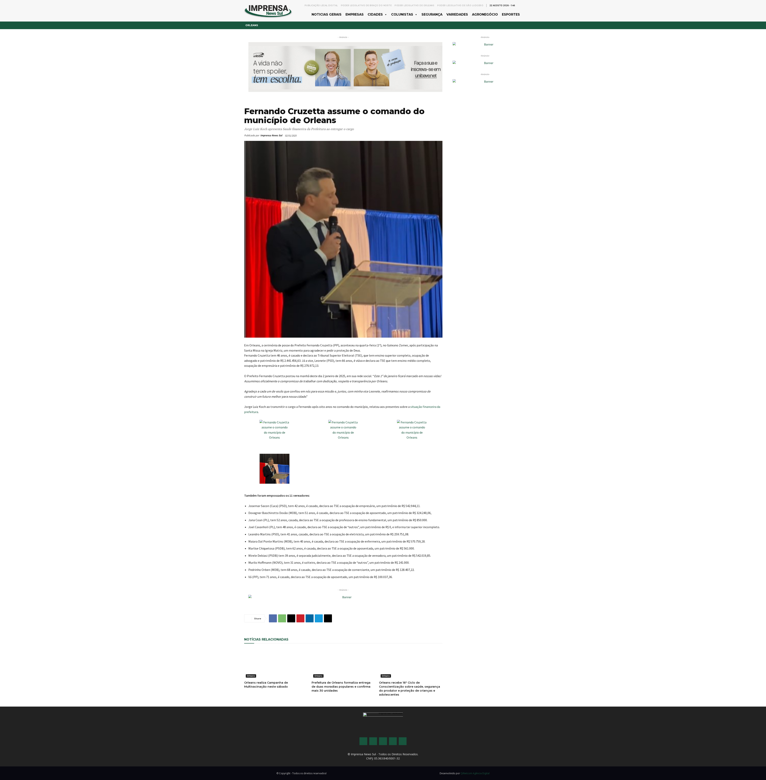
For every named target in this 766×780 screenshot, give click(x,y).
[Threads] (403, 741)
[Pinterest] (300, 618)
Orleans (251, 25)
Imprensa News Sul (271, 135)
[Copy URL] (328, 618)
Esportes (511, 14)
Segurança (431, 14)
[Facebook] (273, 618)
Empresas (354, 14)
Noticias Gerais (327, 14)
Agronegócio (485, 14)
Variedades (457, 14)
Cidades (375, 14)
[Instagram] (373, 741)
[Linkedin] (310, 618)
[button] (520, 5)
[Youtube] (393, 741)
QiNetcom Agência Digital (475, 773)
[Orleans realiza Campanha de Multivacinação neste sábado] (276, 663)
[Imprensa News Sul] (268, 11)
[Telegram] (319, 618)
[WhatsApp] (282, 618)
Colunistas (402, 14)
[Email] (291, 618)
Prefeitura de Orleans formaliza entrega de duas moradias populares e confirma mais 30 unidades (341, 686)
